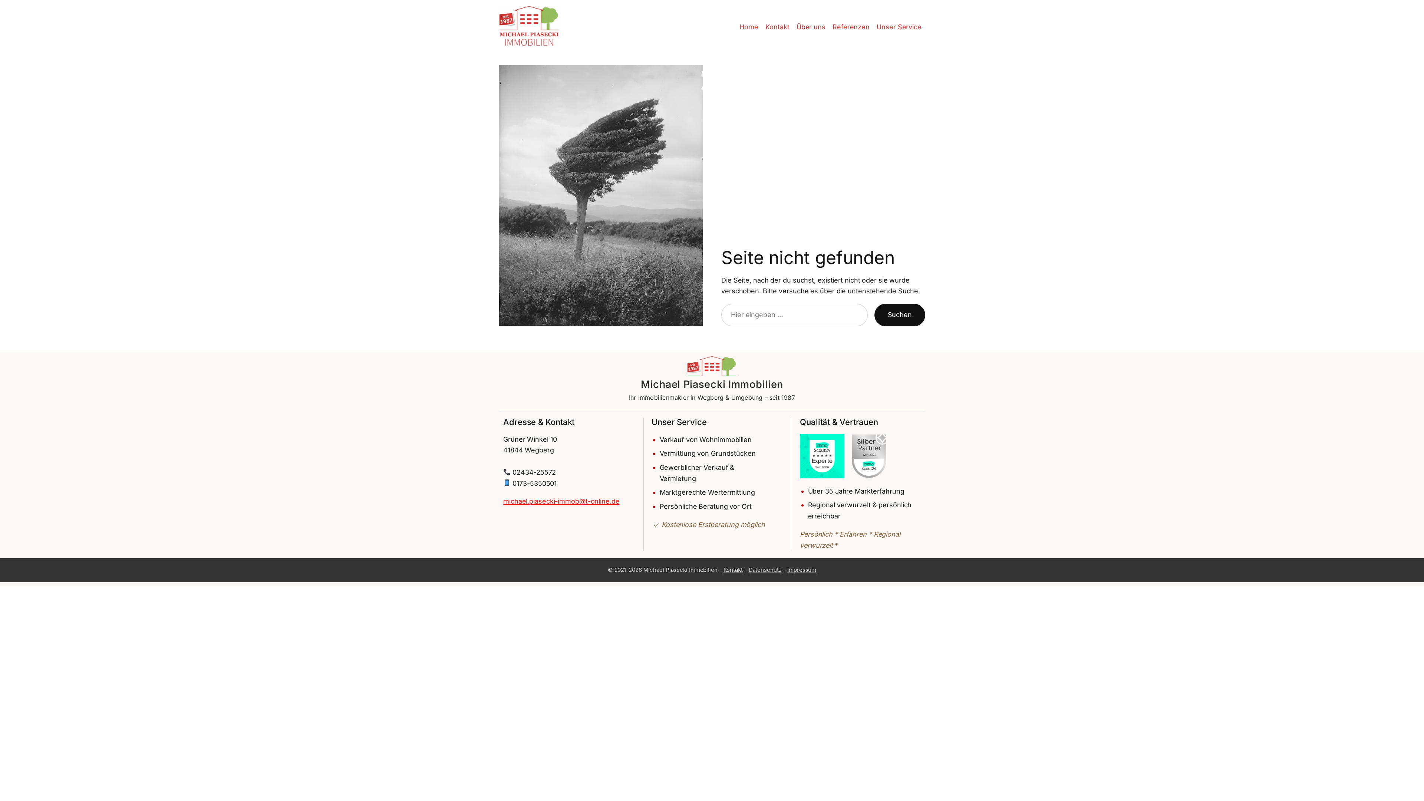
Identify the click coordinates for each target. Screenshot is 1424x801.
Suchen (900, 315)
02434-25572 (534, 472)
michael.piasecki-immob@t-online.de (561, 501)
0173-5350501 (534, 483)
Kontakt (733, 569)
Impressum (801, 569)
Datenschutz (765, 569)
